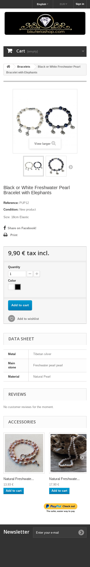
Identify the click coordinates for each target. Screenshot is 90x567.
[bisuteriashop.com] (45, 23)
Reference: (10, 203)
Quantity (14, 267)
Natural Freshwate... (18, 479)
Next (70, 167)
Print (13, 235)
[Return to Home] (8, 67)
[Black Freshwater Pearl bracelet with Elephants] (33, 166)
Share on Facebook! (22, 228)
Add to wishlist (27, 319)
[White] (11, 286)
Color (12, 280)
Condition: (10, 209)
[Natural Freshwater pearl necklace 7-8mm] (24, 453)
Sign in (80, 4)
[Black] (17, 286)
